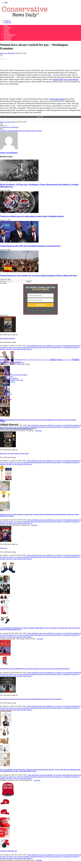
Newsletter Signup (10, 34)
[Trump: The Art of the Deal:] (8, 331)
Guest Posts (7, 40)
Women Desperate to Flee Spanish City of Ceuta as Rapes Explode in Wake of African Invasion (38, 275)
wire (23, 362)
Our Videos (7, 27)
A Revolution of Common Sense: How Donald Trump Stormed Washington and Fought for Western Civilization (30, 699)
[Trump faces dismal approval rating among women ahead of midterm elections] (19, 212)
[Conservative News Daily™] (24, 17)
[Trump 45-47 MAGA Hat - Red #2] (5, 816)
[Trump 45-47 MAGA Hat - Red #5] (5, 847)
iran (39, 359)
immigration (35, 359)
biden (2, 359)
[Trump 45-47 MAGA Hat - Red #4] (5, 837)
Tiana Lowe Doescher (7, 53)
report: (60, 359)
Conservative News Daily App (13, 380)
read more (38, 430)
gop (24, 359)
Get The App (8, 36)
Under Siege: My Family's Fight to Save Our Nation (14, 453)
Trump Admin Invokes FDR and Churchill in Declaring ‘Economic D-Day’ (30, 246)
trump (75, 359)
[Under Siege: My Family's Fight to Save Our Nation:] (8, 447)
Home (6, 26)
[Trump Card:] (5, 541)
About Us (7, 33)
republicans (66, 359)
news (48, 359)
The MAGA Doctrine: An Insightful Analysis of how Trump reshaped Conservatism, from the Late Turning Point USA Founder (35, 668)
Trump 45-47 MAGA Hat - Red (8, 851)
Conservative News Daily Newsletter (15, 375)
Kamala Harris (43, 359)
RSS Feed (7, 38)
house (30, 359)
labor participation (57, 99)
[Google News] (5, 127)
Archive (6, 29)
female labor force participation (65, 79)
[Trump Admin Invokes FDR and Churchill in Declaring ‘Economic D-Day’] (19, 242)
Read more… (40, 117)
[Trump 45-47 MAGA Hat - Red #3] (5, 826)
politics (53, 359)
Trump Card (3, 548)
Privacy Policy (8, 376)
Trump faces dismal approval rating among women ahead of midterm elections (32, 216)
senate (70, 359)
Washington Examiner (10, 362)
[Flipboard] (14, 127)
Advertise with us (9, 382)
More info (40, 347)
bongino (8, 359)
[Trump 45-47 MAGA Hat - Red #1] (5, 806)
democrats (19, 359)
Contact (6, 31)
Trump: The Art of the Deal (7, 338)
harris (27, 359)
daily (13, 359)
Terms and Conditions (11, 378)
